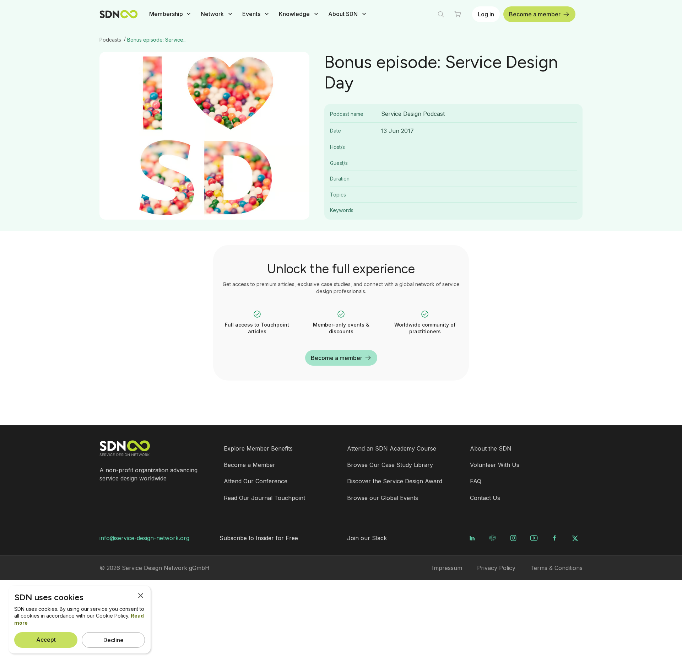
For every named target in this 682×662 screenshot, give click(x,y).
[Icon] (257, 314)
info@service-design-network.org (144, 538)
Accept (46, 639)
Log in (486, 14)
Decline (113, 640)
